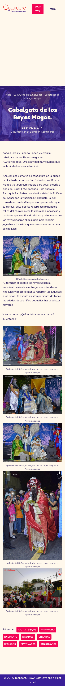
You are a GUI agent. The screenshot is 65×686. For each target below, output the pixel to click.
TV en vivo (37, 8)
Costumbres (47, 131)
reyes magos (28, 644)
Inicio (8, 94)
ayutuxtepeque (27, 629)
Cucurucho (48, 629)
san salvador (49, 644)
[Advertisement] (32, 52)
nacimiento (10, 637)
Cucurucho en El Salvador (28, 94)
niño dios (27, 637)
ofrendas (44, 637)
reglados (10, 644)
